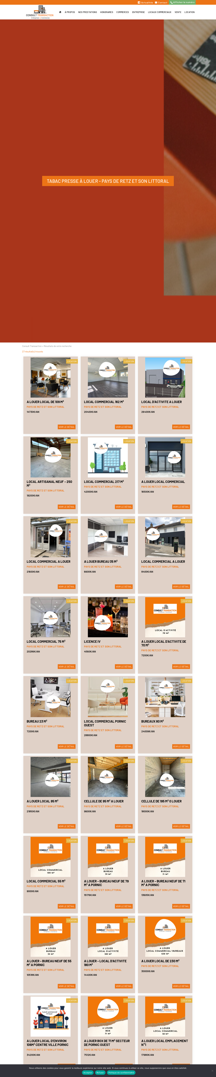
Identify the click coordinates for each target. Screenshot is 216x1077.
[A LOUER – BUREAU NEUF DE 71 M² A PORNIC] (165, 857)
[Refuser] (212, 1070)
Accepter (87, 1072)
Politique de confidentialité (121, 1072)
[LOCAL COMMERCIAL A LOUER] (50, 537)
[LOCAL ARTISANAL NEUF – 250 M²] (50, 457)
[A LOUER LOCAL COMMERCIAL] (165, 457)
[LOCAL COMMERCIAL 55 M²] (50, 857)
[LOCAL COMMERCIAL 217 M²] (108, 457)
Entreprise (138, 12)
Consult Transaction (32, 346)
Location (190, 12)
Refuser (100, 1072)
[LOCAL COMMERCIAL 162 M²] (108, 378)
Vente (178, 12)
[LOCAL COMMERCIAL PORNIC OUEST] (108, 697)
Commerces (122, 12)
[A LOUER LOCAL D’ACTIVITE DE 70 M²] (165, 617)
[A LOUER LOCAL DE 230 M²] (165, 937)
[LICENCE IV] (108, 617)
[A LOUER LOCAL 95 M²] (50, 777)
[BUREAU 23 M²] (50, 697)
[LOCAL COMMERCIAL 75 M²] (50, 617)
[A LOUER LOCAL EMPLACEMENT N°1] (165, 1017)
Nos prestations (87, 12)
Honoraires (106, 12)
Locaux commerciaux (159, 12)
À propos (70, 12)
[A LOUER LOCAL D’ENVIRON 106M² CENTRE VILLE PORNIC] (50, 1017)
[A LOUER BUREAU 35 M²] (108, 537)
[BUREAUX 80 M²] (165, 697)
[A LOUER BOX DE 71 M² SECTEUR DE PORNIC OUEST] (108, 1017)
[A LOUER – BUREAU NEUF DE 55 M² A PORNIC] (50, 937)
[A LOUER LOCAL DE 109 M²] (50, 378)
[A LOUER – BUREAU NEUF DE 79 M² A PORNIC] (108, 857)
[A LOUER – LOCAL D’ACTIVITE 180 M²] (108, 937)
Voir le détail (66, 426)
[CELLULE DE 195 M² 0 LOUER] (165, 777)
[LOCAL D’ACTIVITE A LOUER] (165, 378)
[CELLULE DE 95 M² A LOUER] (108, 777)
